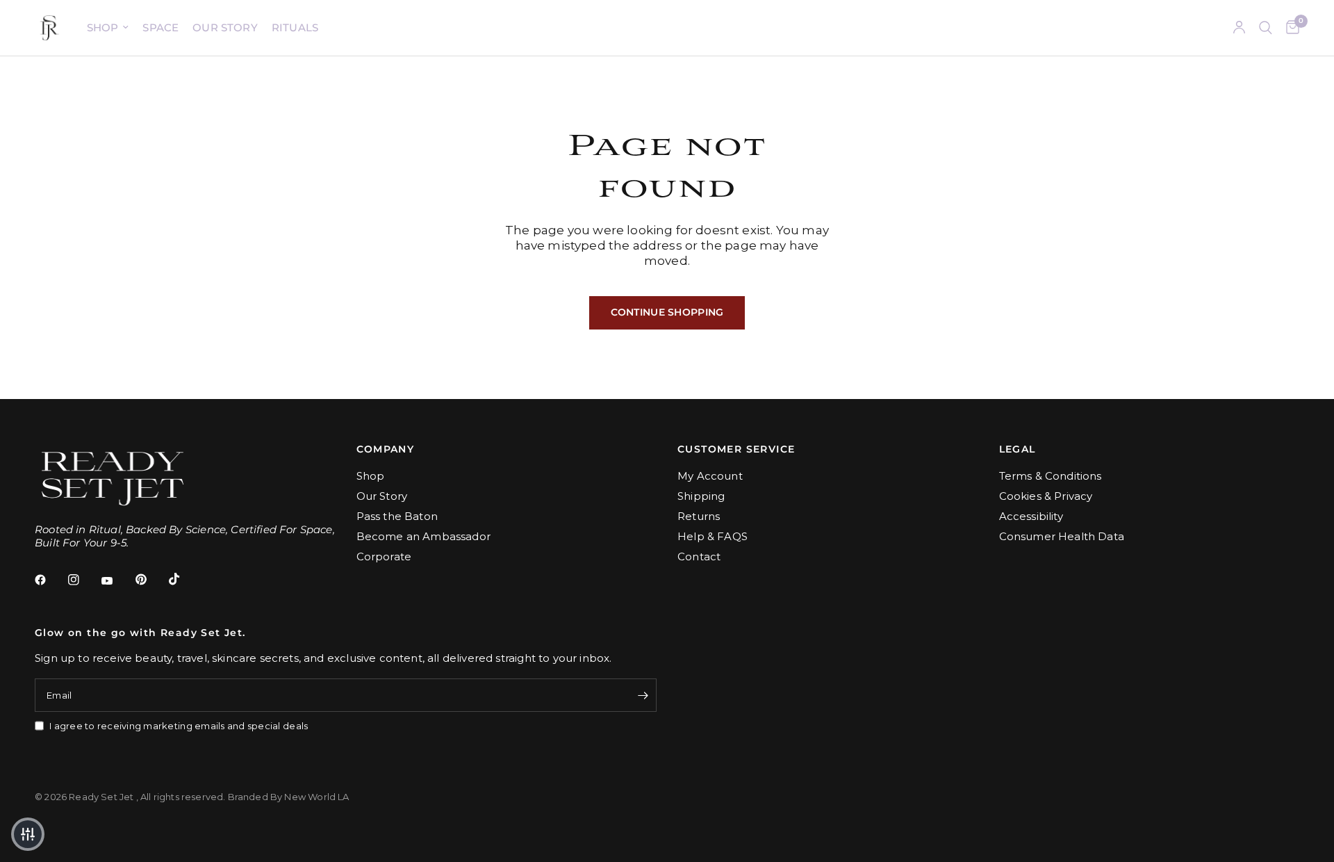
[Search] (1265, 28)
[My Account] (1239, 28)
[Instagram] (83, 579)
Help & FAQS (712, 536)
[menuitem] (108, 28)
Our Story (225, 27)
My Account (710, 475)
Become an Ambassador (423, 536)
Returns (698, 516)
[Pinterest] (150, 579)
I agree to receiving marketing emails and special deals (178, 725)
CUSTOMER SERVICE (736, 449)
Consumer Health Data (1061, 536)
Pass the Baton (397, 516)
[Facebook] (50, 579)
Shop (103, 27)
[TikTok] (184, 579)
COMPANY (385, 449)
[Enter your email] (643, 695)
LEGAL (1017, 449)
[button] (27, 834)
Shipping (701, 496)
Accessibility (1031, 516)
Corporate (384, 556)
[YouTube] (116, 581)
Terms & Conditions (1050, 475)
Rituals (295, 27)
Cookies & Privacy (1046, 496)
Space (160, 27)
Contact (698, 556)
